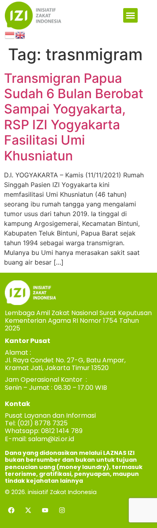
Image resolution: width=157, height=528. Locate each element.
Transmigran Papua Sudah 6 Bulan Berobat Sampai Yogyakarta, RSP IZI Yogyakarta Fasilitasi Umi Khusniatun (73, 117)
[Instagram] (62, 510)
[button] (130, 15)
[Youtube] (45, 510)
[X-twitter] (28, 510)
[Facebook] (11, 510)
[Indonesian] (10, 34)
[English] (20, 34)
